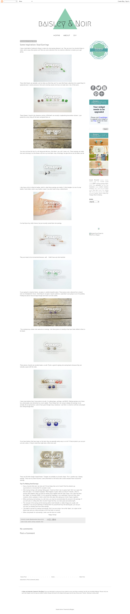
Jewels (96, 187)
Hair (102, 185)
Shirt (90, 191)
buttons (29, 521)
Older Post (82, 577)
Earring (33, 521)
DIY (75, 35)
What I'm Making (98, 195)
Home (56, 35)
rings (96, 190)
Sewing (106, 190)
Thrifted (104, 193)
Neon (96, 188)
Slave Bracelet (98, 191)
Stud (42, 521)
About (66, 35)
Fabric (106, 183)
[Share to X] (51, 519)
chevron (91, 181)
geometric (98, 185)
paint (99, 188)
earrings (102, 183)
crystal (106, 181)
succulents (91, 193)
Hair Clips (106, 185)
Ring (94, 190)
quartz (90, 190)
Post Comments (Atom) (33, 579)
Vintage (91, 195)
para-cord (102, 188)
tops (107, 193)
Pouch (106, 188)
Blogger (72, 609)
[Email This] (48, 519)
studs (107, 191)
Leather (101, 187)
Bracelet (96, 180)
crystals (91, 183)
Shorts (93, 191)
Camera (106, 180)
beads (25, 521)
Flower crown (92, 185)
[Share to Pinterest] (55, 519)
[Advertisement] (98, 72)
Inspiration (38, 521)
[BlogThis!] (50, 519)
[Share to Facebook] (53, 519)
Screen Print (101, 190)
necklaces (91, 188)
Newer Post (23, 577)
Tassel (100, 193)
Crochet (102, 181)
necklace (106, 187)
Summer (96, 193)
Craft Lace (96, 181)
